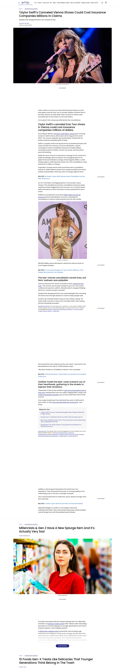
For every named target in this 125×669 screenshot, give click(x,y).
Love (35, 2)
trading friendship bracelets (48, 395)
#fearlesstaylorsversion (44, 434)
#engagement (54, 436)
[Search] (102, 2)
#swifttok (81, 434)
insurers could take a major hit (65, 134)
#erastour (55, 309)
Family (54, 2)
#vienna (70, 309)
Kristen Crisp (22, 667)
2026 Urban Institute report (49, 631)
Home (20, 9)
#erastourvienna (63, 309)
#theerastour (55, 434)
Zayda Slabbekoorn (24, 535)
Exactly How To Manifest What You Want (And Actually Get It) (61, 417)
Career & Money (85, 2)
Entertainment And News (31, 9)
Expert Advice (94, 2)
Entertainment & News (63, 2)
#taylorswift (49, 309)
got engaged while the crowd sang (65, 402)
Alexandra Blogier (24, 23)
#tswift (77, 434)
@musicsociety (42, 431)
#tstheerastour (64, 433)
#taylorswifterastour (43, 436)
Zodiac (40, 2)
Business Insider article (56, 624)
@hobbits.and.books (43, 306)
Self (51, 2)
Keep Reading (62, 646)
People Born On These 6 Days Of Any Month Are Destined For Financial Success (61, 425)
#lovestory (71, 433)
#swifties (61, 434)
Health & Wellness (75, 2)
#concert (71, 434)
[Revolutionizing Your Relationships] (26, 2)
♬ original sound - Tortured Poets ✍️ (68, 436)
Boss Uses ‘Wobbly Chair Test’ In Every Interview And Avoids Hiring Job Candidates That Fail (63, 420)
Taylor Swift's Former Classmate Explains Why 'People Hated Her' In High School (63, 413)
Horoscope (45, 2)
